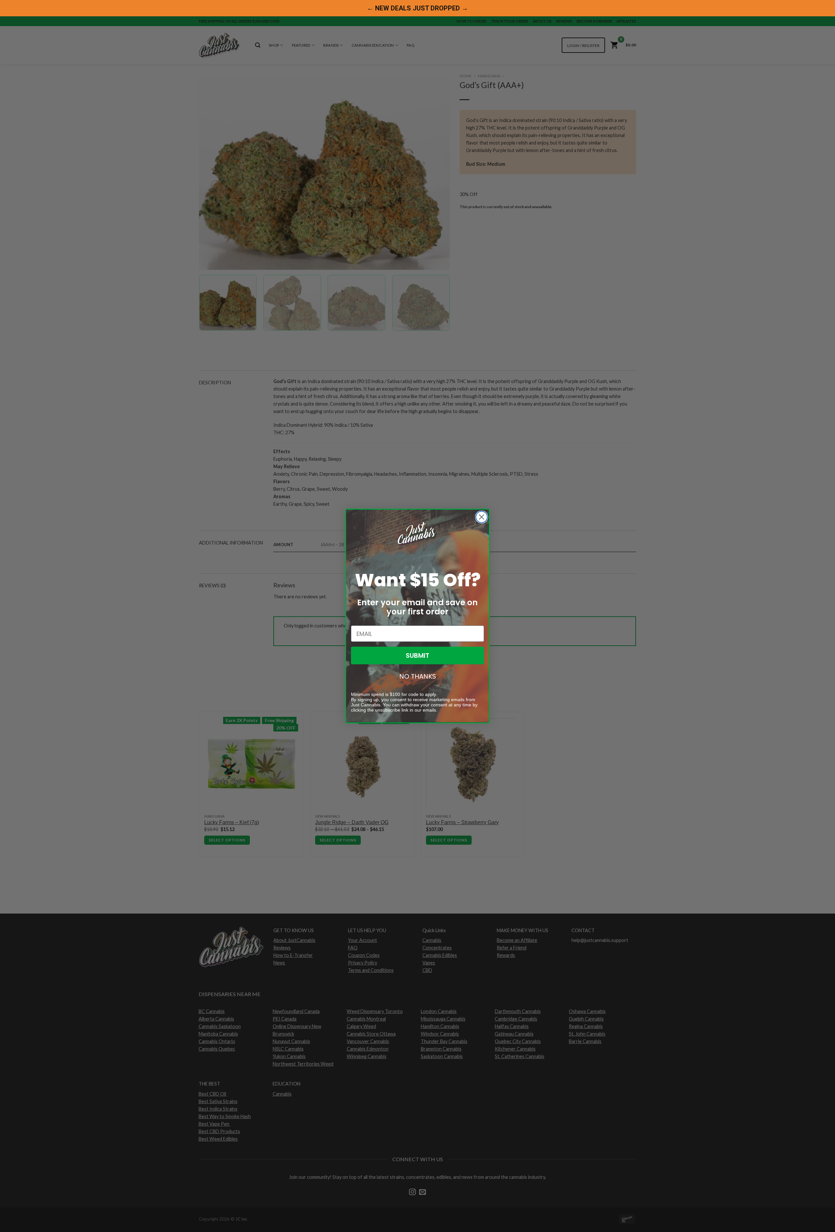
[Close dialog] (481, 517)
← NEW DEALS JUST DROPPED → (417, 8)
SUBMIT (417, 655)
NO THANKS (417, 676)
